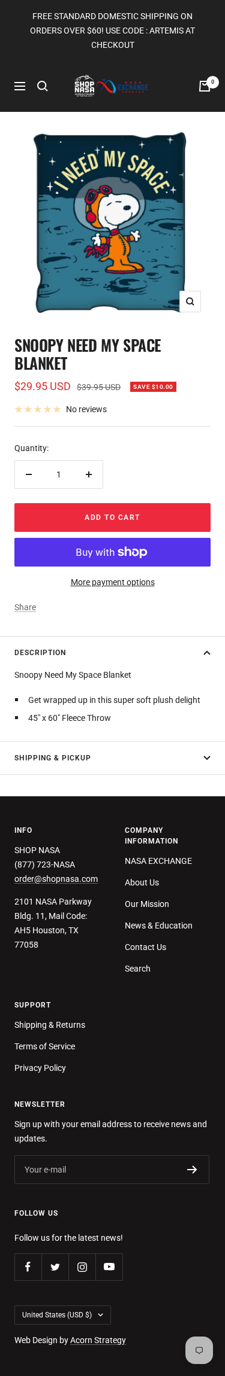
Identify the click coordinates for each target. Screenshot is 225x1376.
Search (138, 968)
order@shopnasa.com (56, 879)
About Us (142, 882)
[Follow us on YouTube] (108, 1266)
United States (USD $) (57, 1315)
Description (40, 653)
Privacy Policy (40, 1068)
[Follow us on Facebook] (27, 1266)
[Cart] (205, 86)
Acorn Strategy (98, 1340)
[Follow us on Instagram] (81, 1266)
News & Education (159, 925)
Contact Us (145, 947)
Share (25, 607)
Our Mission (147, 904)
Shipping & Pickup (52, 758)
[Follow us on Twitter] (54, 1266)
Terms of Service (44, 1046)
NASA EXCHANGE (158, 861)
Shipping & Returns (49, 1025)
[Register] (192, 1169)
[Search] (42, 86)
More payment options (113, 582)
